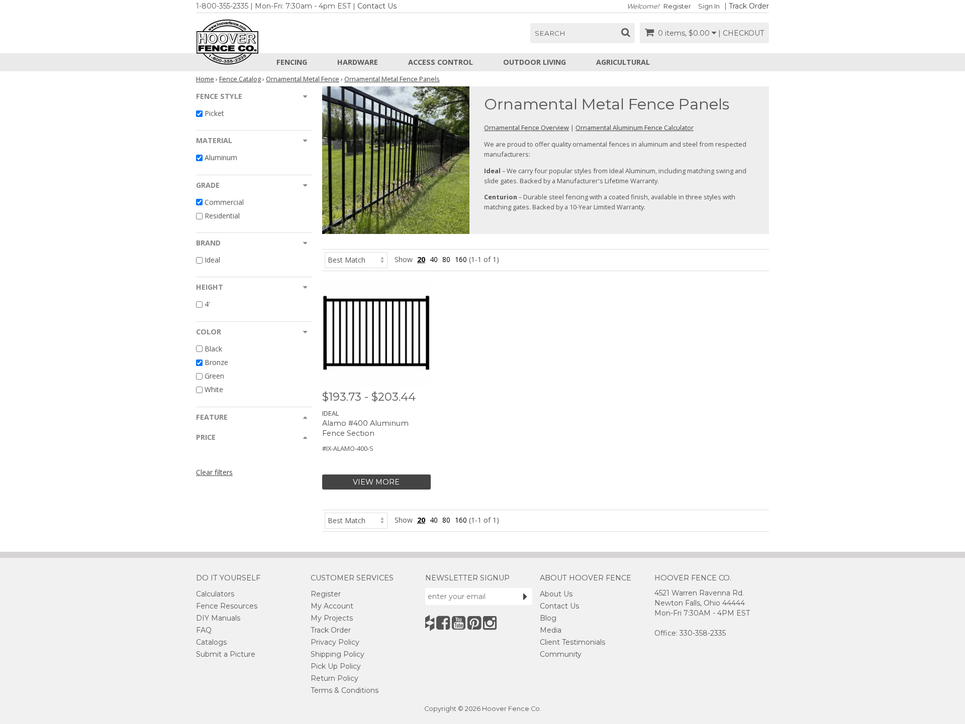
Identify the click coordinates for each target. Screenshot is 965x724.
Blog (548, 618)
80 (446, 259)
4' (207, 304)
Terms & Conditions (344, 690)
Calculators (215, 593)
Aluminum (221, 158)
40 (434, 259)
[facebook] (443, 623)
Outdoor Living (534, 62)
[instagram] (490, 623)
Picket (214, 113)
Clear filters (214, 472)
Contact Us (377, 6)
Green (214, 376)
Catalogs (211, 642)
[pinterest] (474, 623)
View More (376, 482)
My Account (332, 606)
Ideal (212, 260)
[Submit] (525, 596)
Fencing (291, 62)
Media (550, 630)
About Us (556, 593)
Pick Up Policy (336, 666)
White (214, 390)
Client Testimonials (572, 642)
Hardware (357, 62)
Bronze (216, 362)
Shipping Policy (337, 654)
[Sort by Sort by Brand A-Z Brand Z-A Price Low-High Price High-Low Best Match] (356, 259)
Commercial (224, 202)
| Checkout (741, 33)
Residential (222, 215)
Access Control (440, 62)
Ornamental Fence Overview (526, 127)
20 (421, 259)
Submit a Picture (225, 654)
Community (561, 654)
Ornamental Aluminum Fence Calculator (634, 127)
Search (550, 33)
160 (461, 259)
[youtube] (458, 623)
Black (213, 348)
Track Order (749, 6)
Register (677, 6)
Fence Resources (226, 606)
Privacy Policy (335, 642)
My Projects (332, 618)
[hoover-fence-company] (429, 623)
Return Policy (334, 678)
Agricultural (623, 62)
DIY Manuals (218, 618)
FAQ (204, 630)
